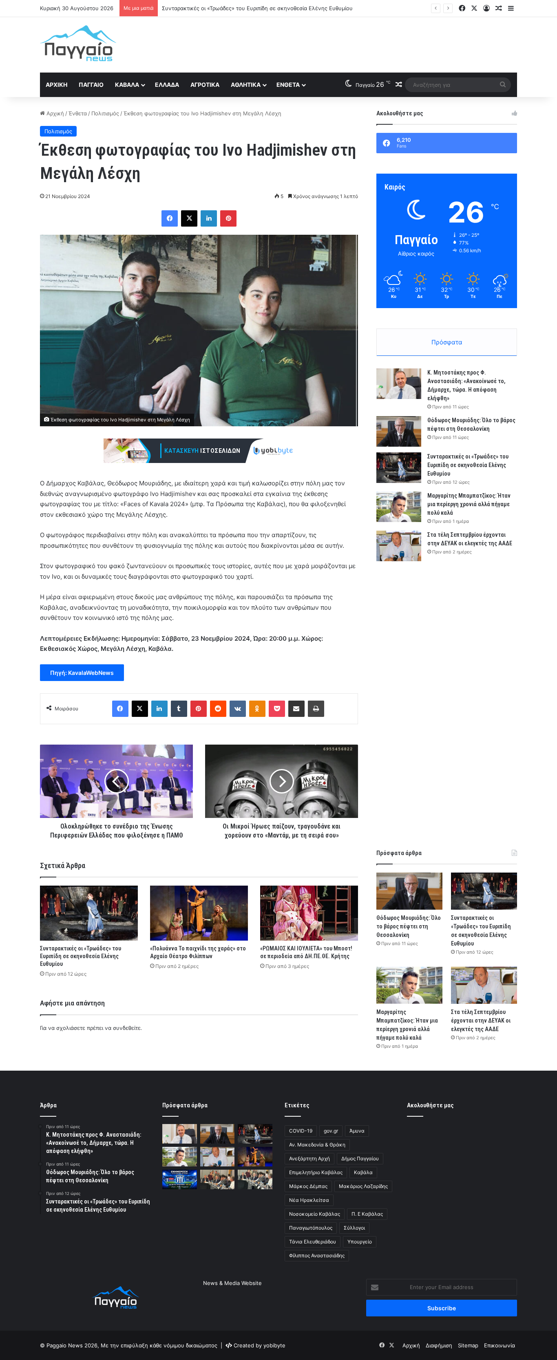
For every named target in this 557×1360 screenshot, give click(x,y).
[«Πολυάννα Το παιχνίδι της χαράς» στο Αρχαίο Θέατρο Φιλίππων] (199, 913)
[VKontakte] (238, 709)
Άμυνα (357, 1131)
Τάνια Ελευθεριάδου (312, 1242)
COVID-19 (300, 1131)
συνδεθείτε (127, 1028)
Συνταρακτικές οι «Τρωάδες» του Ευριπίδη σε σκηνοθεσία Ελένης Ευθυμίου (257, 8)
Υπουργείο (359, 1242)
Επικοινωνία (499, 1345)
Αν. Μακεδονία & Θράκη (317, 1145)
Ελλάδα (167, 84)
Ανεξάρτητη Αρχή (309, 1158)
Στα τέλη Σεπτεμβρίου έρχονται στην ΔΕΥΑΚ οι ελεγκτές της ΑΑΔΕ (481, 1020)
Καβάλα (127, 84)
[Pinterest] (228, 218)
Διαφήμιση (439, 1345)
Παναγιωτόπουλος (310, 1228)
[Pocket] (277, 709)
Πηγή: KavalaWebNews (82, 672)
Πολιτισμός (105, 113)
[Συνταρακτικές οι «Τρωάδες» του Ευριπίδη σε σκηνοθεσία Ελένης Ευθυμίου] (89, 913)
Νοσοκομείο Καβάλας (314, 1214)
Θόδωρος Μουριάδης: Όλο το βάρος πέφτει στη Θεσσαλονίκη (408, 926)
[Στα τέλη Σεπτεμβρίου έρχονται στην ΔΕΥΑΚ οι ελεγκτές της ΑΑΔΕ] (398, 546)
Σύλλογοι (354, 1228)
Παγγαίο (91, 84)
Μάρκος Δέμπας (308, 1186)
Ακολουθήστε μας (430, 1105)
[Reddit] (218, 709)
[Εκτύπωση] (316, 709)
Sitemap (468, 1345)
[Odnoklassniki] (257, 709)
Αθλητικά (246, 84)
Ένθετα (288, 84)
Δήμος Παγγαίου (360, 1158)
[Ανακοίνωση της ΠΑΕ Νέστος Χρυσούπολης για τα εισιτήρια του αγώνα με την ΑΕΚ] (179, 1179)
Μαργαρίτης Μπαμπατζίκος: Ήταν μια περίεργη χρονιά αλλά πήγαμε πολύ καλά (469, 504)
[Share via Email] (296, 709)
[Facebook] (169, 218)
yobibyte (274, 1345)
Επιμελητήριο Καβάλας (316, 1172)
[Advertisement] (360, 43)
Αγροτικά (204, 84)
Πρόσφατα (446, 342)
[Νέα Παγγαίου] (78, 43)
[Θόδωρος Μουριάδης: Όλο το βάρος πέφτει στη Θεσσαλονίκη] (398, 431)
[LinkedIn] (209, 218)
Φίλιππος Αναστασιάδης (317, 1255)
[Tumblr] (179, 709)
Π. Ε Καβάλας (367, 1214)
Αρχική (56, 84)
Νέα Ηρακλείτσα (309, 1200)
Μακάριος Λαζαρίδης (363, 1186)
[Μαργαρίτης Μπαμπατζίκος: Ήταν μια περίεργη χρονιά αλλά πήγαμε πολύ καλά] (398, 507)
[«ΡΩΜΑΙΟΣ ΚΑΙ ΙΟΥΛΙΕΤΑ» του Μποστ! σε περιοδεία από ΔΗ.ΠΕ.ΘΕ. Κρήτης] (309, 913)
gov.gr (331, 1131)
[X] (189, 218)
